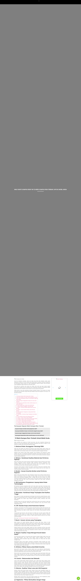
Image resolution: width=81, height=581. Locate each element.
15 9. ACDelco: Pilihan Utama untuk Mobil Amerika (25, 419)
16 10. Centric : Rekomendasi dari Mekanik (23, 420)
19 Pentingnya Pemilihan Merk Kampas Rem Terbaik (25, 424)
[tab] (32, 429)
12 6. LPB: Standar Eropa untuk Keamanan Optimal (25, 416)
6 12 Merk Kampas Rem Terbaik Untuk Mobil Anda (25, 405)
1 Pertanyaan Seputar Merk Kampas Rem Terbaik (24, 396)
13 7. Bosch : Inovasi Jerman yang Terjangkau (24, 417)
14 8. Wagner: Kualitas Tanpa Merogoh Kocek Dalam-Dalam (26, 418)
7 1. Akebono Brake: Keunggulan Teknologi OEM (24, 406)
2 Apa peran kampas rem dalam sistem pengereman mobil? (26, 397)
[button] (53, 387)
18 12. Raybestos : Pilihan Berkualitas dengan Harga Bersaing (27, 423)
